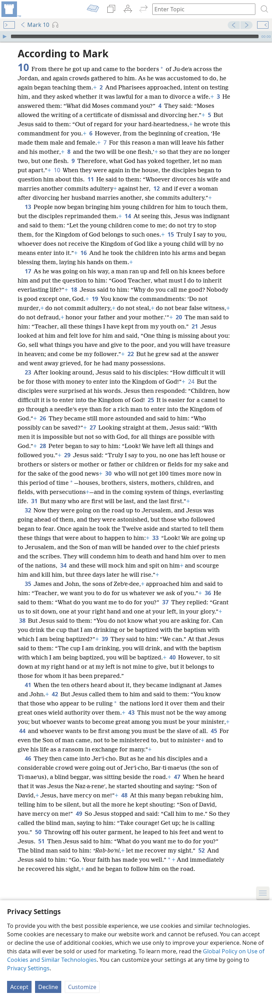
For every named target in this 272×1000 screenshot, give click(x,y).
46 (28, 758)
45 (214, 731)
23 (28, 372)
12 (157, 188)
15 (171, 234)
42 (55, 694)
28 (43, 446)
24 (192, 381)
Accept (19, 987)
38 (23, 620)
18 (74, 289)
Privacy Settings (28, 968)
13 (28, 207)
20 (179, 317)
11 (91, 179)
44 (23, 731)
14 (128, 216)
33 (156, 538)
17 (28, 271)
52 (202, 850)
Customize (82, 987)
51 (42, 841)
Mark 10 (38, 25)
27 (93, 427)
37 (166, 602)
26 (43, 418)
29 (68, 455)
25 (151, 400)
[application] (136, 36)
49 (79, 814)
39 (105, 639)
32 (28, 510)
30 (109, 473)
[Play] (4, 36)
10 (57, 170)
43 (132, 712)
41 (28, 685)
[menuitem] (10, 9)
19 (95, 299)
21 (195, 326)
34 (64, 565)
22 (131, 354)
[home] (10, 9)
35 (28, 584)
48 (125, 795)
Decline (48, 987)
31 (35, 501)
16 (84, 253)
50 (38, 832)
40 (173, 657)
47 (177, 777)
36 (208, 593)
